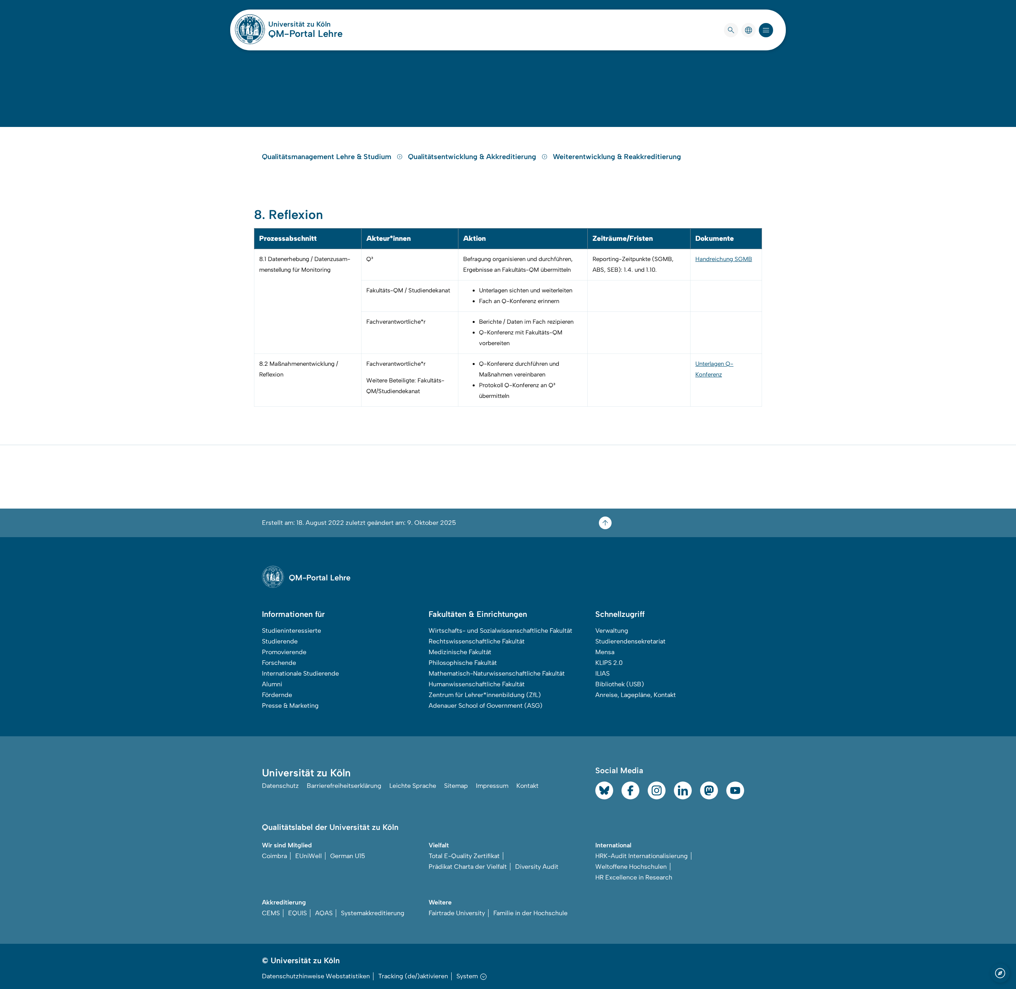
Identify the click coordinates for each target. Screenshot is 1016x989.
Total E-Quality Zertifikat (464, 856)
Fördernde (277, 695)
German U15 (347, 856)
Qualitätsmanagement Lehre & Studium (327, 156)
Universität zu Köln (305, 24)
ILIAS (602, 673)
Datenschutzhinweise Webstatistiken (316, 976)
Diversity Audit (536, 866)
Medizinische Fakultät (460, 652)
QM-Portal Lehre (305, 33)
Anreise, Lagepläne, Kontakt (635, 695)
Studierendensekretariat (630, 641)
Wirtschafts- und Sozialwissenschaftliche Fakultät (500, 630)
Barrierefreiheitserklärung (344, 785)
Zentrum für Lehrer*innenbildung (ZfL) (485, 695)
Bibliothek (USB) (619, 684)
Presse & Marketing (290, 705)
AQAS (324, 913)
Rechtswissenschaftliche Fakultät (477, 641)
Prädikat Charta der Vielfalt (468, 866)
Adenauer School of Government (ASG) (486, 705)
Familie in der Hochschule (530, 913)
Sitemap (456, 785)
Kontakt (527, 785)
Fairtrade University (457, 913)
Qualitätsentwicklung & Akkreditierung (473, 156)
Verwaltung (611, 630)
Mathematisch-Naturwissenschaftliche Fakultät (497, 673)
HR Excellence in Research (633, 877)
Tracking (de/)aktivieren (413, 976)
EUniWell (308, 856)
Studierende (280, 641)
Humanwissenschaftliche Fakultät (477, 684)
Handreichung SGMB (723, 259)
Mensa (604, 652)
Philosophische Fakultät (463, 662)
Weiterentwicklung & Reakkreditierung (617, 156)
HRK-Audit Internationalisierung (641, 856)
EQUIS (297, 913)
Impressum (492, 785)
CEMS (271, 913)
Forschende (279, 662)
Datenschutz (280, 785)
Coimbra (274, 856)
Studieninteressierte (291, 630)
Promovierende (284, 652)
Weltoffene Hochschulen (631, 866)
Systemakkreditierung (372, 913)
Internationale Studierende (300, 673)
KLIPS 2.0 (609, 662)
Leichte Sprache (412, 785)
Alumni (272, 684)
